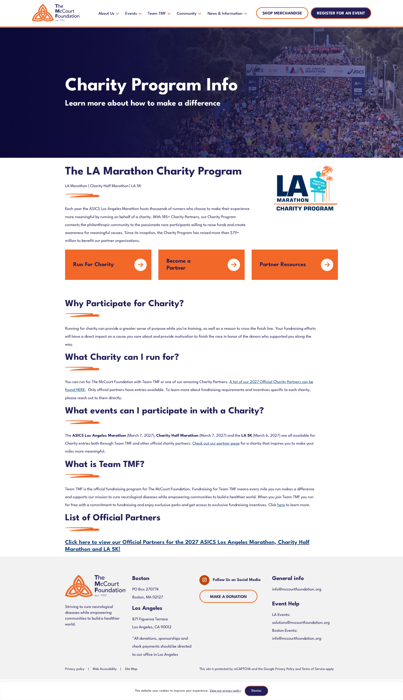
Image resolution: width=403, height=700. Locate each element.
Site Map (131, 669)
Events (131, 14)
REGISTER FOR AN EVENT (341, 13)
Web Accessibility (105, 669)
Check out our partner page (216, 444)
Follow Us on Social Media (237, 580)
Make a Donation (228, 597)
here (281, 505)
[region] (201, 691)
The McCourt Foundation (55, 13)
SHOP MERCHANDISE (282, 13)
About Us (106, 14)
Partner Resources (283, 265)
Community (187, 14)
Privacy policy (74, 669)
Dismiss (256, 690)
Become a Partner (179, 264)
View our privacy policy (225, 690)
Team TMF (157, 14)
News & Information (225, 14)
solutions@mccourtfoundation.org (301, 623)
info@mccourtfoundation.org (296, 589)
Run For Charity (93, 265)
